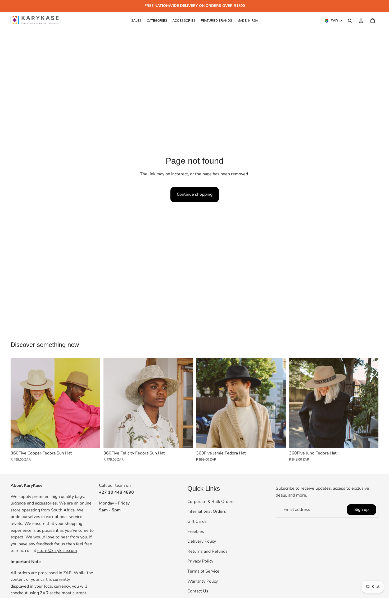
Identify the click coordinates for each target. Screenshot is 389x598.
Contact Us (197, 591)
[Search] (350, 20)
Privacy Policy (200, 561)
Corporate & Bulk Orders (210, 502)
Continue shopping (194, 194)
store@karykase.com (57, 551)
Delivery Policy (201, 541)
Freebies (195, 531)
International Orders (206, 511)
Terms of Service (203, 571)
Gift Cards (197, 521)
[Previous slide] (18, 403)
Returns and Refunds (207, 551)
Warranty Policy (202, 581)
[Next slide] (92, 403)
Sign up (361, 509)
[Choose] (92, 439)
